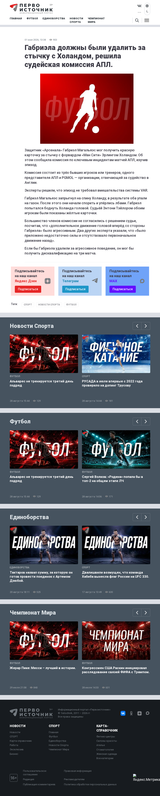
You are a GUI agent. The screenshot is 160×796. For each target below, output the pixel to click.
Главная (53, 732)
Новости (17, 726)
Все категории (104, 758)
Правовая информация (78, 770)
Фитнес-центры (105, 736)
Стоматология (105, 749)
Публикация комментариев (39, 784)
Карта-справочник (21, 740)
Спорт (28, 304)
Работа (14, 745)
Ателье (100, 745)
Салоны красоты (106, 740)
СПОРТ (14, 736)
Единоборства (29, 517)
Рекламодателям (74, 779)
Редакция (28, 779)
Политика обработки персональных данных (90, 784)
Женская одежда (106, 753)
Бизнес (14, 753)
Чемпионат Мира (33, 612)
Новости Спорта (49, 304)
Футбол (71, 304)
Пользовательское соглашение (34, 772)
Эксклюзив (17, 749)
